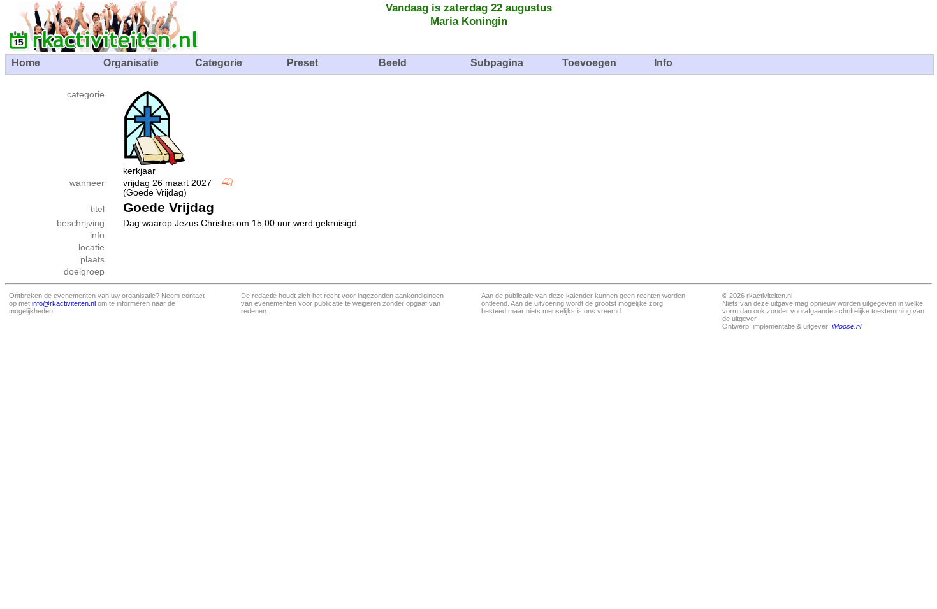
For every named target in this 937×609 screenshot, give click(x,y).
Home (25, 62)
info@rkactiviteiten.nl (64, 303)
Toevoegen (589, 62)
